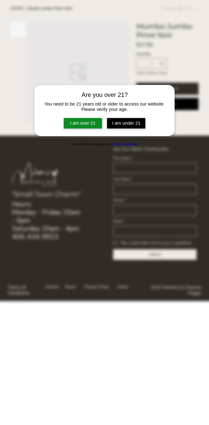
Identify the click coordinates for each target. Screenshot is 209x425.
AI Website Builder (124, 144)
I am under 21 (126, 123)
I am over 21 (83, 123)
